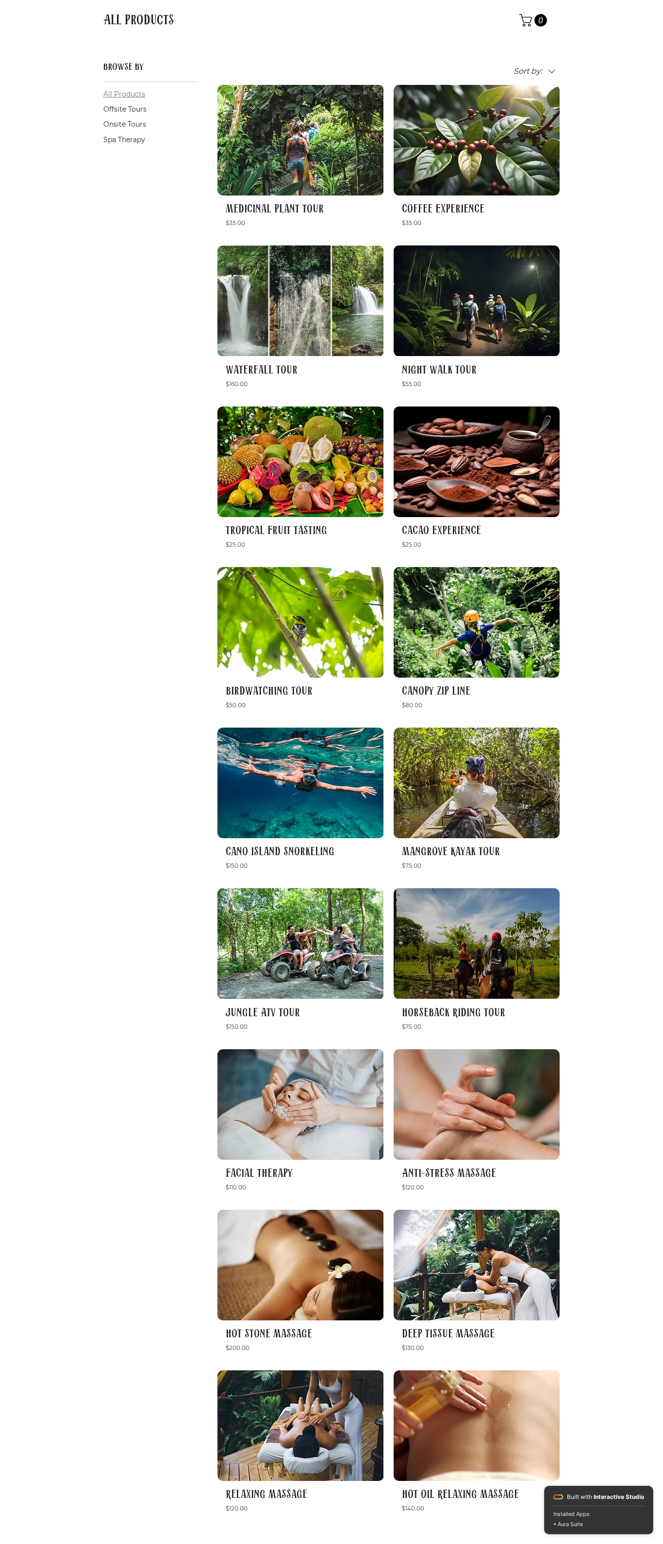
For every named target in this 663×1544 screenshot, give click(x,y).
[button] (534, 20)
